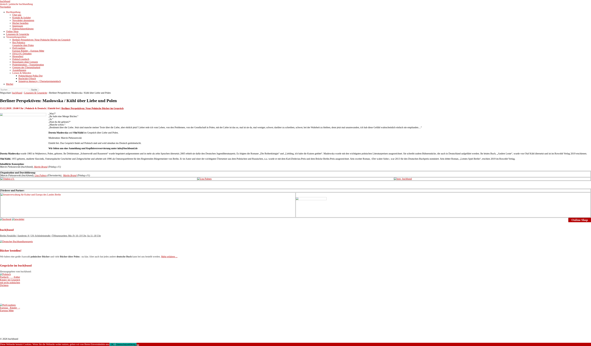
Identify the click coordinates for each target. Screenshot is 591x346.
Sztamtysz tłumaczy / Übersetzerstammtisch (39, 81)
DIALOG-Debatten (22, 53)
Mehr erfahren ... (169, 256)
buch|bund (5, 1)
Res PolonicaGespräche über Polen (23, 44)
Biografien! (17, 56)
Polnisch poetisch (20, 59)
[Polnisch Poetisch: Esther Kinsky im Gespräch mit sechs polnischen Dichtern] (10, 285)
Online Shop (12, 31)
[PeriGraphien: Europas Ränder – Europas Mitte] (10, 310)
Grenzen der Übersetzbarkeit (26, 67)
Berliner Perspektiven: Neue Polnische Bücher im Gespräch (41, 39)
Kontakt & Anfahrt (21, 17)
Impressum (17, 26)
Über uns (16, 15)
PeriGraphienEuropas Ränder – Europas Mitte (28, 49)
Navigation (5, 7)
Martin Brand (40, 166)
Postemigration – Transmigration (28, 64)
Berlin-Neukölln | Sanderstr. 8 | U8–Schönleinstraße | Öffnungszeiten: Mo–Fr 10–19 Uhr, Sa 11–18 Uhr (50, 235)
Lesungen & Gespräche (17, 34)
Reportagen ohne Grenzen (25, 62)
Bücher (9, 84)
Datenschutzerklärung (23, 28)
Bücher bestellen (20, 23)
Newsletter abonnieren (23, 20)
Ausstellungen (19, 70)
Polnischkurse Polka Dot (30, 75)
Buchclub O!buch (27, 78)
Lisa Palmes (41, 175)
